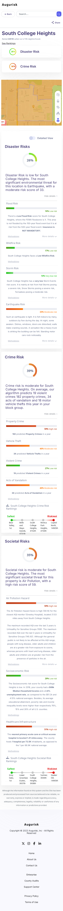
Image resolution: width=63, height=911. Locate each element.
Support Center (31, 887)
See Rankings (8, 43)
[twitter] (23, 843)
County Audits (31, 881)
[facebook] (34, 843)
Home (31, 853)
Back (9, 14)
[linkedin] (39, 843)
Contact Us (31, 865)
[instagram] (28, 843)
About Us (31, 859)
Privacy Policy (31, 896)
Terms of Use (31, 902)
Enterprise (31, 874)
